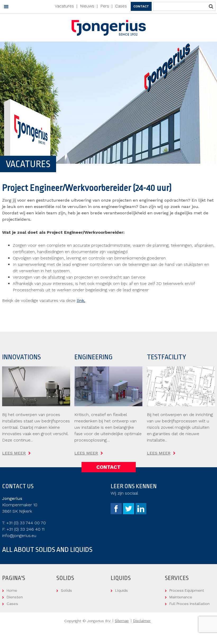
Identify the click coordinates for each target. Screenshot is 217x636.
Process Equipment (186, 590)
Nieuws (87, 5)
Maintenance (180, 597)
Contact (141, 6)
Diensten (15, 597)
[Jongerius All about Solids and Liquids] (108, 31)
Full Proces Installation (189, 604)
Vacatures (64, 5)
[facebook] (117, 512)
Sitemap (122, 621)
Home (12, 590)
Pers (104, 5)
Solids (66, 590)
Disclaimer (142, 621)
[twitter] (129, 512)
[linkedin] (140, 512)
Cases (121, 5)
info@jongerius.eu (19, 535)
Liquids (121, 590)
